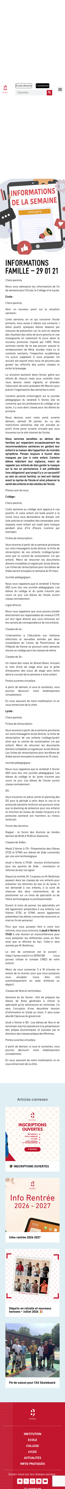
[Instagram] (32, 1481)
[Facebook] (20, 1481)
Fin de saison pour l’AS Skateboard (32, 1382)
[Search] (49, 92)
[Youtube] (45, 1481)
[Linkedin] (39, 1481)
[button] (60, 89)
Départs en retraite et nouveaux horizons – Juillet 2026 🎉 (30, 1310)
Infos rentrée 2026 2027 (24, 1237)
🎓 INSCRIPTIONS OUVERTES (29, 1166)
